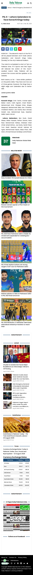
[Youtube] (8, 563)
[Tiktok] (14, 563)
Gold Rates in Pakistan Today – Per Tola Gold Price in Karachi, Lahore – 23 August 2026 (15, 436)
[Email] (20, 49)
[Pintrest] (18, 563)
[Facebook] (3, 49)
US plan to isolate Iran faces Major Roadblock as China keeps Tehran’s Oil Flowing (16, 367)
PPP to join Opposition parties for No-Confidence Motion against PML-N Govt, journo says (20, 397)
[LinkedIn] (7, 49)
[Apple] (27, 563)
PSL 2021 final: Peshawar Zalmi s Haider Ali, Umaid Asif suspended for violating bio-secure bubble (16, 236)
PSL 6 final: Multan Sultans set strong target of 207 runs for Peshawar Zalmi (14, 266)
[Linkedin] (21, 563)
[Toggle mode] (28, 3)
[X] (11, 49)
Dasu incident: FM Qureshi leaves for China (16, 178)
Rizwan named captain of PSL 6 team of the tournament (15, 206)
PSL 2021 (29, 12)
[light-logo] (16, 3)
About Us (4, 557)
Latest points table (8, 93)
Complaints (5, 560)
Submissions (14, 560)
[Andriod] (24, 563)
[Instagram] (11, 563)
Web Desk (6, 24)
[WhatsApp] (15, 49)
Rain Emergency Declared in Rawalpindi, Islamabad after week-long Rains (21, 386)
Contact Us (12, 557)
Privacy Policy (22, 557)
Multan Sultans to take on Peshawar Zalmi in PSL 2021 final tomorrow (16, 295)
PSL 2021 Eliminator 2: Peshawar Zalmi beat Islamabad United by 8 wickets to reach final (16, 325)
